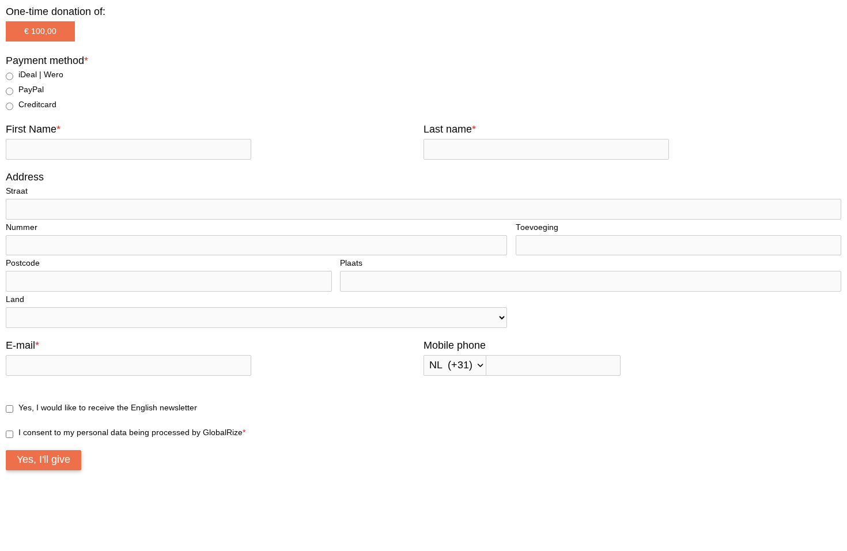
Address (25, 177)
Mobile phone (454, 345)
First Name (33, 129)
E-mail (22, 345)
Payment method (47, 60)
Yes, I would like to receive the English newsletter (107, 407)
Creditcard (37, 104)
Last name (449, 129)
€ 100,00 (40, 31)
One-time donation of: (55, 11)
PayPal (31, 89)
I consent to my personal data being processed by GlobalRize (131, 432)
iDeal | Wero (40, 74)
